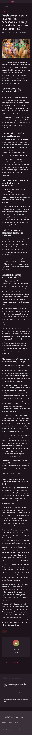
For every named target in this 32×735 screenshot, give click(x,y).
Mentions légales (7, 722)
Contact (16, 722)
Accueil (4, 6)
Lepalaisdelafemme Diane (13, 717)
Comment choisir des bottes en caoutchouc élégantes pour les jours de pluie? (16, 700)
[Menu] (19, 1)
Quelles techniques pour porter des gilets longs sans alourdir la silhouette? (15, 686)
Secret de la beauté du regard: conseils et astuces (16, 693)
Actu (8, 6)
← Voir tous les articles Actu (11, 663)
